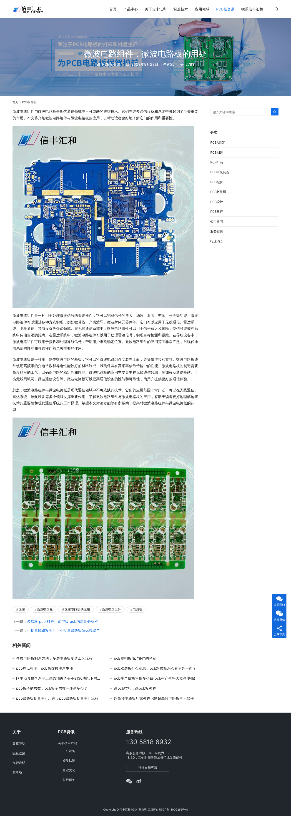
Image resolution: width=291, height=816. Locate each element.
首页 (113, 9)
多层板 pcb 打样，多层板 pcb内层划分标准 (62, 621)
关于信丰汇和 (156, 9)
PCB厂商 (216, 162)
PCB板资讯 (225, 9)
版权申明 (19, 743)
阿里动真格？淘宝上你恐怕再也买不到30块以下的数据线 (59, 678)
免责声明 (19, 763)
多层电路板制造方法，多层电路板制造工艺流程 (54, 658)
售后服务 (69, 780)
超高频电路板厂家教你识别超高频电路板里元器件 (154, 698)
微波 (22, 609)
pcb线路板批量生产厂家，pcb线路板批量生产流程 (57, 698)
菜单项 (17, 772)
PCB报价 (216, 182)
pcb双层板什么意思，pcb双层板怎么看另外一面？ (155, 668)
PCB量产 (216, 211)
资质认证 (69, 760)
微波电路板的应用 (77, 609)
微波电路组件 (111, 609)
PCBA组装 (217, 142)
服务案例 (216, 231)
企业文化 (69, 770)
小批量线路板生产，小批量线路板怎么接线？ (63, 630)
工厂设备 (69, 751)
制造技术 (180, 9)
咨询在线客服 (147, 767)
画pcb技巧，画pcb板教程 (135, 688)
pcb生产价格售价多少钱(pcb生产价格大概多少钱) (154, 678)
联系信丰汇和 (252, 9)
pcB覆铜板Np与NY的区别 (135, 658)
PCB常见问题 (219, 172)
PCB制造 (216, 152)
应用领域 (202, 9)
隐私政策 (19, 753)
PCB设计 (216, 202)
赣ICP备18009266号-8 (173, 809)
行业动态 (216, 241)
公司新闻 (216, 221)
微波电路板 (45, 609)
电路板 (137, 609)
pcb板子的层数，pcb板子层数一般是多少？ (52, 688)
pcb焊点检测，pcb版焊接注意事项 (44, 668)
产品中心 (130, 9)
